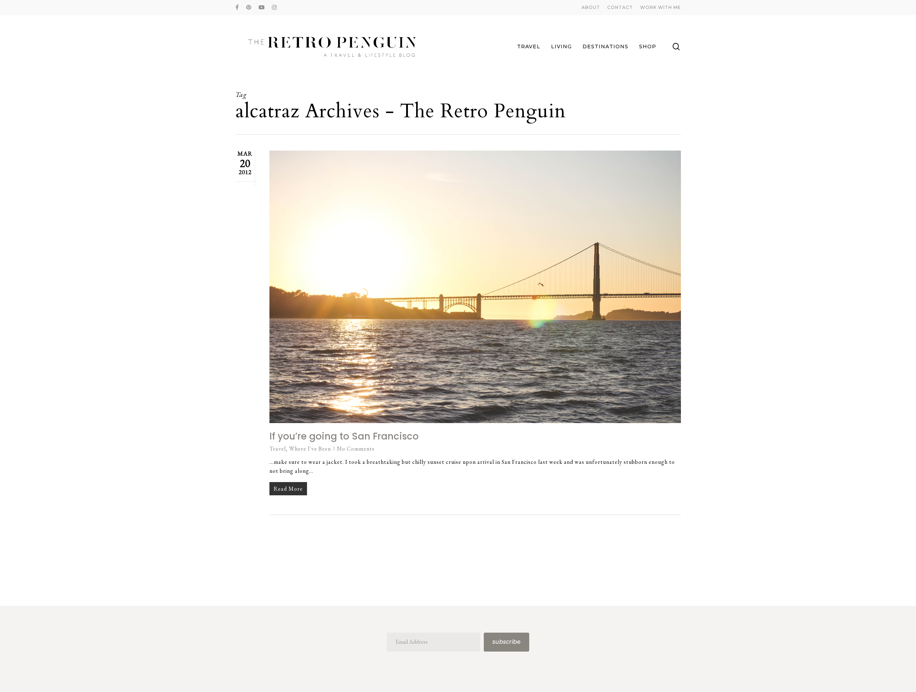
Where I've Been (310, 448)
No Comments (356, 448)
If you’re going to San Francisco (344, 436)
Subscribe (506, 641)
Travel (277, 448)
